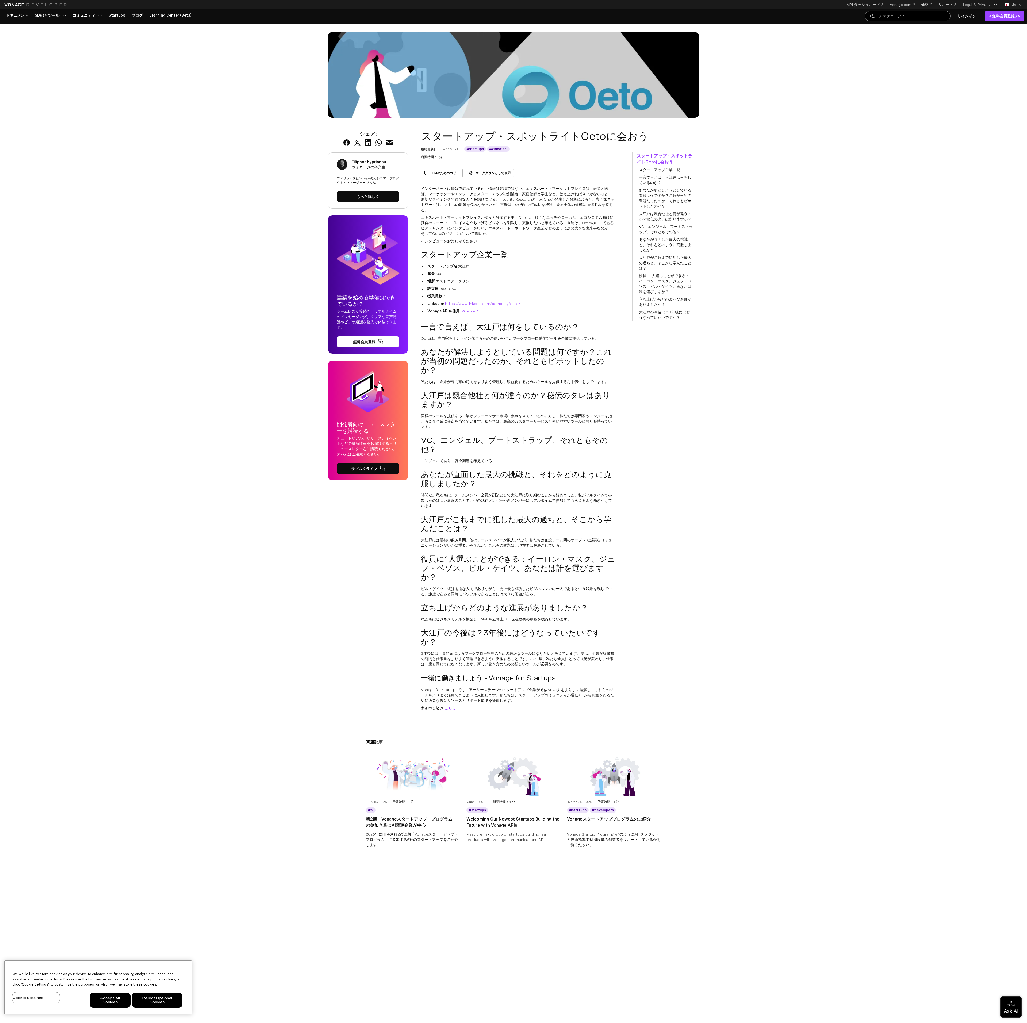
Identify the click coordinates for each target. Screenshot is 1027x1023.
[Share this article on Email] (389, 142)
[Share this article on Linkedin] (368, 142)
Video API (470, 311)
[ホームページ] (36, 5)
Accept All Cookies (110, 1000)
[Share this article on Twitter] (357, 142)
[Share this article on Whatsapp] (378, 142)
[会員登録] (368, 341)
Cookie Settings (28, 998)
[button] (980, 4)
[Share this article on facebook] (346, 142)
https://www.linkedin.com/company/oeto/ (482, 303)
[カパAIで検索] (908, 16)
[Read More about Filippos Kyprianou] (368, 196)
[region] (98, 987)
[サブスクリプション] (368, 468)
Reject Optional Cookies (157, 1000)
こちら (450, 708)
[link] (17, 15)
